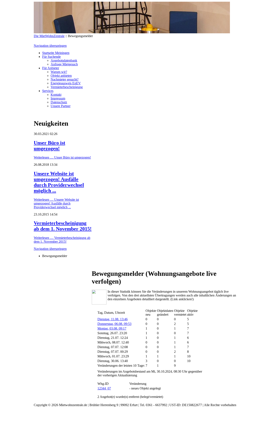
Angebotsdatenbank (64, 60)
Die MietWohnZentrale (49, 36)
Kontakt (56, 94)
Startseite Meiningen (55, 53)
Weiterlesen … (62, 157)
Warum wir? (59, 72)
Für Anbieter (50, 68)
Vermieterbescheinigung (67, 87)
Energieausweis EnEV (66, 83)
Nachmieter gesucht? (64, 79)
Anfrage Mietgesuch (64, 64)
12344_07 (104, 388)
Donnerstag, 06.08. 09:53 (114, 324)
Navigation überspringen (50, 45)
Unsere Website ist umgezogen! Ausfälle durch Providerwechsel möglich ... (59, 182)
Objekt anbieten (61, 75)
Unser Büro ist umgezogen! (49, 145)
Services (47, 91)
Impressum (58, 98)
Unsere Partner (60, 106)
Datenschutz (59, 102)
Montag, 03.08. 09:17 (111, 328)
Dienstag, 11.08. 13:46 (112, 319)
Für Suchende (51, 56)
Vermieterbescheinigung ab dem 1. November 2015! (63, 226)
